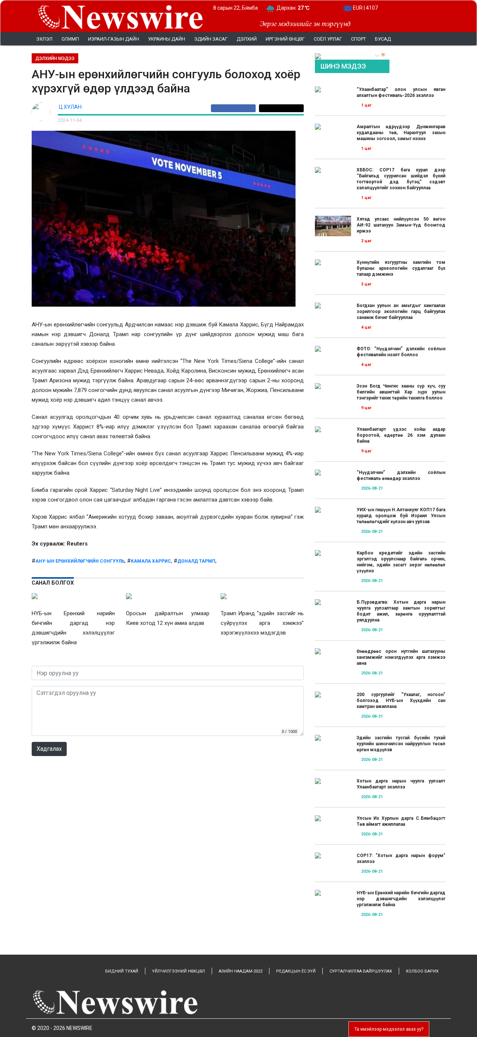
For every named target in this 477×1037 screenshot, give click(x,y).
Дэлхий (247, 39)
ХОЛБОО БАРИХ (422, 971)
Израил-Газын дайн (113, 39)
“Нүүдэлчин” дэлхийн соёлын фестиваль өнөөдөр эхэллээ (401, 475)
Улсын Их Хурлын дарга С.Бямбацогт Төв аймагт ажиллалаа (401, 821)
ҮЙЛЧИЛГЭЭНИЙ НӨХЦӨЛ (178, 971)
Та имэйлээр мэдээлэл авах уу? (388, 1029)
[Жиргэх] (281, 108)
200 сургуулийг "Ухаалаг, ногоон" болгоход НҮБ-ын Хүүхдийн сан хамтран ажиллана (401, 700)
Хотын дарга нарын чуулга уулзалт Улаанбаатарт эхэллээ (401, 784)
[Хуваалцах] (235, 108)
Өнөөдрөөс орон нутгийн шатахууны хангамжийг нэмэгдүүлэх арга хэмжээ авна (401, 657)
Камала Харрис (151, 561)
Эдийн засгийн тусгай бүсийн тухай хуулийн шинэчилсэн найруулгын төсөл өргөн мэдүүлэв (401, 743)
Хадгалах (49, 748)
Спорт (358, 39)
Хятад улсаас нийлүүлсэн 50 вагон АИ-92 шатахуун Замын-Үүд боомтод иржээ (401, 225)
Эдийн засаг (211, 39)
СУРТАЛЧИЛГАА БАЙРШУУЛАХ (360, 971)
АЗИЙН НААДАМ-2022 (240, 971)
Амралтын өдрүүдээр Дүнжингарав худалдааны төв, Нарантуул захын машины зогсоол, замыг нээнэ (401, 132)
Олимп (70, 39)
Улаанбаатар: (300, 8)
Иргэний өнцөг (285, 39)
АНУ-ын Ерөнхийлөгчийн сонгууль (79, 561)
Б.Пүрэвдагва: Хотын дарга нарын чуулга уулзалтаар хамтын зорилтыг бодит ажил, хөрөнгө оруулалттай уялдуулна (401, 611)
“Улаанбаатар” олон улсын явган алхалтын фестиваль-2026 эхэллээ (401, 92)
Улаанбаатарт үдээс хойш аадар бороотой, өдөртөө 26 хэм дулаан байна (401, 435)
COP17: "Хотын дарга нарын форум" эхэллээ (401, 858)
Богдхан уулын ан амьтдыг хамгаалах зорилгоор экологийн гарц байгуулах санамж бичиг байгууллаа (401, 311)
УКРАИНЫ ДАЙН (166, 39)
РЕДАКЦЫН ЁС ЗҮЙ (296, 971)
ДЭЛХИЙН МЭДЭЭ (55, 58)
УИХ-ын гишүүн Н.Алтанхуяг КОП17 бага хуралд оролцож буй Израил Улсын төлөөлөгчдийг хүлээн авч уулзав (401, 515)
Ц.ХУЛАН (70, 107)
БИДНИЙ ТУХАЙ (121, 971)
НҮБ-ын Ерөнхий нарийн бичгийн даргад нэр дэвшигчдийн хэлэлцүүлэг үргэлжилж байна (401, 898)
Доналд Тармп (196, 561)
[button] (377, 54)
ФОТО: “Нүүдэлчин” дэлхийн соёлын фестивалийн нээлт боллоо (401, 351)
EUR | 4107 (365, 8)
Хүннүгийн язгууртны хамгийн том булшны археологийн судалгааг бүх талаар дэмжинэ (401, 268)
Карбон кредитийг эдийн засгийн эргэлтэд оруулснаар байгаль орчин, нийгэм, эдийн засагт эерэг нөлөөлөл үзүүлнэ (401, 561)
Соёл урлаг (328, 39)
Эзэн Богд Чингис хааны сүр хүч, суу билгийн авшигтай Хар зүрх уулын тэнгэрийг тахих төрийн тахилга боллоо (401, 392)
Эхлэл (44, 39)
